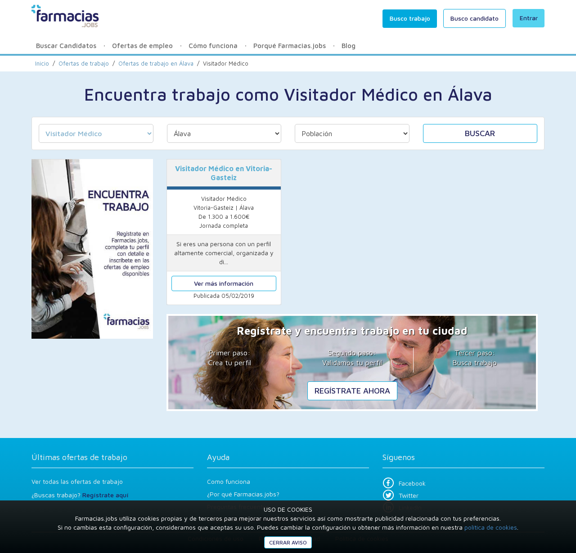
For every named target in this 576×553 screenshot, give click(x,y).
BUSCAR (480, 133)
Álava (156, 63)
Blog (349, 45)
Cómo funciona (213, 45)
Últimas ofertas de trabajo (79, 457)
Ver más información (223, 283)
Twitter (408, 495)
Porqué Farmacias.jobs (289, 45)
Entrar (529, 18)
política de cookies (490, 527)
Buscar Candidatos (66, 45)
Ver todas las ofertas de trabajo (77, 481)
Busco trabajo (410, 18)
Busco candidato (474, 18)
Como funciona (228, 481)
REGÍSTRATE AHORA (352, 390)
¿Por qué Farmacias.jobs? (243, 494)
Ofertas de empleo (142, 45)
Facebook (412, 483)
